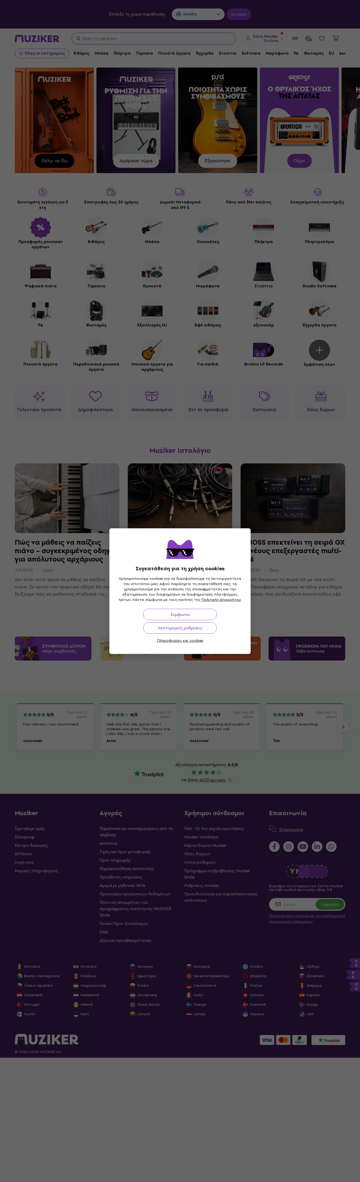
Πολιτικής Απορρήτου (221, 600)
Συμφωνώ (180, 614)
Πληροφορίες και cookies (180, 640)
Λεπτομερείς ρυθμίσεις (180, 628)
